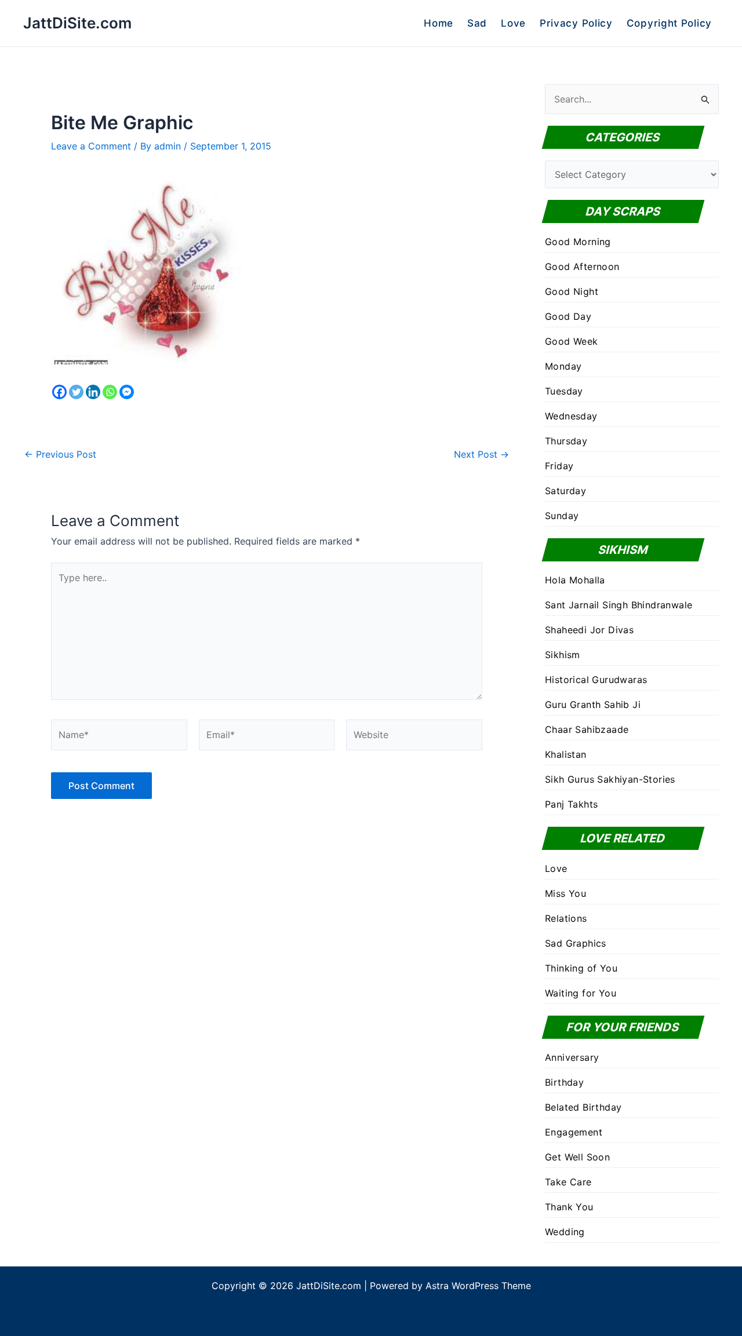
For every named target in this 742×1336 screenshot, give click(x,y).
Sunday (562, 515)
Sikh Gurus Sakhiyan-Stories (610, 779)
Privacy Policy (576, 23)
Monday (563, 366)
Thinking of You (581, 968)
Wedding (565, 1232)
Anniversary (572, 1057)
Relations (566, 918)
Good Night (571, 291)
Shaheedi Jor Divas (589, 630)
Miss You (565, 893)
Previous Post (60, 454)
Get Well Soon (577, 1157)
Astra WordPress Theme (478, 1285)
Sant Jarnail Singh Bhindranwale (618, 605)
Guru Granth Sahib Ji (593, 704)
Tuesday (564, 391)
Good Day (568, 316)
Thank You (569, 1207)
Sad (477, 23)
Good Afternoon (582, 266)
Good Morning (578, 241)
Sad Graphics (575, 943)
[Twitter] (76, 392)
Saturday (565, 491)
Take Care (568, 1182)
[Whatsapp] (110, 392)
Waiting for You (580, 993)
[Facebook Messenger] (126, 392)
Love (513, 23)
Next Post (481, 454)
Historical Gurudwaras (596, 679)
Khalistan (566, 754)
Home (438, 23)
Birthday (564, 1082)
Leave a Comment (91, 146)
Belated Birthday (583, 1107)
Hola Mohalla (575, 580)
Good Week (571, 341)
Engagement (573, 1132)
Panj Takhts (571, 804)
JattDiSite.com (77, 23)
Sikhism (562, 654)
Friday (559, 466)
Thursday (566, 441)
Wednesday (571, 416)
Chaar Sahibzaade (586, 729)
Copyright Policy (669, 23)
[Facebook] (59, 392)
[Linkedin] (93, 392)
